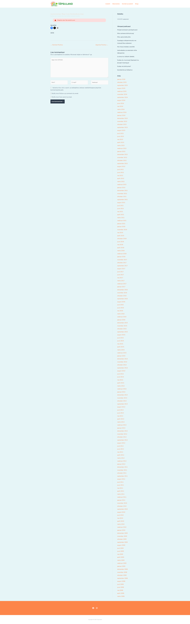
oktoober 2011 (121, 473)
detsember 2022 (122, 154)
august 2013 (121, 407)
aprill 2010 (120, 521)
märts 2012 (120, 458)
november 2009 (122, 536)
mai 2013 (120, 416)
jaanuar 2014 (121, 392)
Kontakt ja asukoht (127, 4)
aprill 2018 (120, 248)
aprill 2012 (120, 455)
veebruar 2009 (121, 563)
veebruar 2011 (121, 497)
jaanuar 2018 (121, 257)
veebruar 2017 (121, 284)
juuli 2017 (120, 272)
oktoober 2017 (121, 263)
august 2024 (121, 100)
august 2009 (121, 545)
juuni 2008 (120, 587)
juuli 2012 (120, 446)
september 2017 (122, 266)
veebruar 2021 (121, 220)
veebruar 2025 (121, 91)
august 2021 (121, 202)
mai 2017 (120, 278)
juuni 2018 (120, 242)
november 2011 (122, 470)
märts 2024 (120, 109)
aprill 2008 (120, 593)
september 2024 (122, 97)
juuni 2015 (120, 341)
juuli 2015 (120, 338)
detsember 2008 (122, 569)
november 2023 (122, 121)
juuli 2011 (120, 482)
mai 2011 (120, 488)
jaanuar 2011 (121, 500)
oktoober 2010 (121, 506)
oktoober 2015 (121, 329)
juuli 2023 (120, 133)
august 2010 (121, 512)
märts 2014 (120, 386)
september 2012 (122, 440)
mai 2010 (120, 518)
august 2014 (121, 371)
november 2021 (122, 193)
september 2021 (122, 199)
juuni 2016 (120, 308)
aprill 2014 (120, 383)
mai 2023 (120, 139)
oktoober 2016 (121, 296)
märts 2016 (120, 314)
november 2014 (122, 362)
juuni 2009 (120, 551)
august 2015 (121, 335)
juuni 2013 (120, 413)
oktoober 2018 (121, 238)
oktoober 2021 (121, 196)
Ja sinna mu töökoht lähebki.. (126, 56)
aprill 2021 (120, 214)
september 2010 (122, 509)
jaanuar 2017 (121, 287)
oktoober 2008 (121, 575)
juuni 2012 (120, 449)
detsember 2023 (122, 118)
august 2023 (121, 130)
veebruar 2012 (121, 461)
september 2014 (122, 368)
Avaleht (107, 4)
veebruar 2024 (121, 112)
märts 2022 (120, 181)
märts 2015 (120, 350)
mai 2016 (120, 311)
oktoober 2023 (121, 124)
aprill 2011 (120, 491)
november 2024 (122, 94)
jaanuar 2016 (121, 320)
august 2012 (121, 443)
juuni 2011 (120, 485)
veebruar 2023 (121, 148)
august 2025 (121, 88)
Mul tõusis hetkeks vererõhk (126, 47)
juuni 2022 (120, 172)
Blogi (136, 4)
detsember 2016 (122, 290)
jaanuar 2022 (121, 187)
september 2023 (122, 127)
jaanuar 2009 (121, 566)
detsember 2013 (122, 395)
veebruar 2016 (121, 317)
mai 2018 (120, 245)
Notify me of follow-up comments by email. (65, 93)
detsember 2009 (122, 533)
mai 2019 (120, 232)
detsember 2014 (122, 359)
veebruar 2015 (121, 353)
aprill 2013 (120, 419)
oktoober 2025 (121, 82)
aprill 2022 (120, 178)
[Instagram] (97, 608)
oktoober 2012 (121, 437)
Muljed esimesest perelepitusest (127, 30)
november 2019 (122, 230)
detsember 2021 (122, 190)
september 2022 (122, 163)
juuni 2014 (120, 377)
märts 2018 (120, 251)
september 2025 (122, 85)
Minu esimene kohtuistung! (125, 33)
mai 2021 (120, 211)
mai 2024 (120, 106)
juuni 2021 (120, 208)
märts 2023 (120, 145)
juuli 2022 (120, 169)
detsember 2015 (122, 323)
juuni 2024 (120, 103)
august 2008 (121, 581)
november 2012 (122, 434)
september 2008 (122, 578)
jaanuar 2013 (121, 428)
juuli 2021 (120, 205)
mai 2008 (120, 590)
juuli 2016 (120, 305)
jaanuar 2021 (121, 224)
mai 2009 (120, 554)
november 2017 (122, 260)
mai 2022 (120, 175)
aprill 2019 (120, 236)
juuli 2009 (120, 548)
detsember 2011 (122, 467)
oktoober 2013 (121, 401)
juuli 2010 (120, 515)
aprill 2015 (120, 347)
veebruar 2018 (121, 254)
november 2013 (122, 398)
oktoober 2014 (121, 365)
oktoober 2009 (121, 539)
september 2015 (122, 332)
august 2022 (121, 166)
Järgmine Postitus (102, 45)
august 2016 (121, 302)
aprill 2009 (120, 557)
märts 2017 (120, 281)
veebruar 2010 (121, 527)
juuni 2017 (120, 275)
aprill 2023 (120, 142)
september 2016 (122, 299)
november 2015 (122, 326)
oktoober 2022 (121, 160)
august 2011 (121, 479)
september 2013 (122, 404)
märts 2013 (120, 422)
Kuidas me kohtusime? (124, 66)
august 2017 (121, 269)
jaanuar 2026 (121, 79)
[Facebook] (93, 608)
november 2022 (122, 157)
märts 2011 (120, 494)
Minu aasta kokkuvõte (124, 37)
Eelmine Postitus (57, 45)
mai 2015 (120, 344)
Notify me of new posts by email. (62, 97)
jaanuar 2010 (121, 530)
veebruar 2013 (121, 425)
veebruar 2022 (121, 184)
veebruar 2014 (121, 389)
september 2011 (122, 476)
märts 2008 (120, 596)
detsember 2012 (122, 431)
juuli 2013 (120, 410)
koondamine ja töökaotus (124, 70)
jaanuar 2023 (121, 151)
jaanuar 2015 (121, 356)
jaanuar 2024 (121, 115)
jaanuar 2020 (121, 226)
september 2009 (122, 542)
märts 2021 (120, 217)
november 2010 (122, 503)
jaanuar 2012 (121, 464)
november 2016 (122, 293)
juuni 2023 (120, 136)
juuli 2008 (120, 584)
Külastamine (116, 4)
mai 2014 (120, 380)
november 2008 (122, 572)
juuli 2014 (120, 374)
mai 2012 (120, 452)
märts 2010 (120, 524)
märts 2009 (120, 560)
